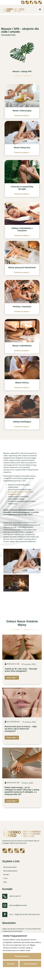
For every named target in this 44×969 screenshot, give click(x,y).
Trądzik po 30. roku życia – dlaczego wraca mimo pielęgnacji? (21, 670)
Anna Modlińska (13, 721)
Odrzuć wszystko (30, 964)
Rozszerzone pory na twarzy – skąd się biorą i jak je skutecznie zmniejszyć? (20, 728)
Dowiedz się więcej (21, 115)
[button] (40, 9)
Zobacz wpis (11, 677)
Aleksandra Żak (13, 664)
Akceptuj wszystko (22, 956)
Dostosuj (10, 964)
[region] (22, 951)
